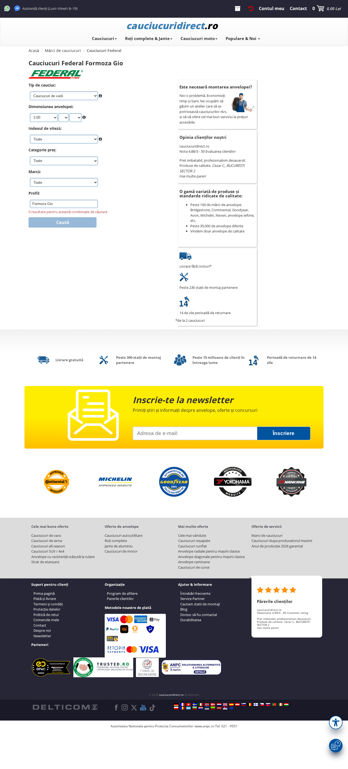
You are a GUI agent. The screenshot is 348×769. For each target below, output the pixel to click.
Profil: (34, 193)
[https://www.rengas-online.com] (256, 704)
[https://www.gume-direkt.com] (243, 704)
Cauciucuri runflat (192, 546)
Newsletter (42, 635)
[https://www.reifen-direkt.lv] (219, 708)
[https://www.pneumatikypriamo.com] (268, 704)
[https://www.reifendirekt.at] (237, 704)
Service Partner (192, 598)
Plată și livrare (44, 598)
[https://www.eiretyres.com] (280, 704)
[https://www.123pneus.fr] (182, 704)
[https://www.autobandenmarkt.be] (249, 704)
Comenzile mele (46, 619)
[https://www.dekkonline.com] (207, 704)
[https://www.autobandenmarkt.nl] (219, 704)
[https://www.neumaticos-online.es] (231, 704)
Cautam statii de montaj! (200, 604)
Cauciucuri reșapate (194, 540)
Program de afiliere (122, 593)
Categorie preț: (42, 149)
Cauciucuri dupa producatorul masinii (281, 540)
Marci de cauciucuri (266, 535)
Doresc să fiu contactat (198, 614)
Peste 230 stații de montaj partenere (208, 287)
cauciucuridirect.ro (171, 695)
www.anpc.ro (204, 726)
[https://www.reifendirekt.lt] (213, 708)
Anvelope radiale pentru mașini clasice (209, 551)
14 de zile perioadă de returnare (205, 312)
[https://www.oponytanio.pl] (176, 708)
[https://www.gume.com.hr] (200, 708)
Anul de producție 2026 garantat (277, 546)
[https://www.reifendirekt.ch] (188, 704)
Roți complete (116, 540)
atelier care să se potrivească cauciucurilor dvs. (203, 109)
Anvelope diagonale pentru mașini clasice (211, 556)
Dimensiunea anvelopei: (51, 106)
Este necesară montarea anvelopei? (215, 87)
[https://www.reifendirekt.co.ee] (207, 708)
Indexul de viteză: (45, 128)
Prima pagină (44, 593)
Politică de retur (46, 614)
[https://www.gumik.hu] (286, 704)
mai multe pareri (192, 176)
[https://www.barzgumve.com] (194, 708)
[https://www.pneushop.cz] (262, 704)
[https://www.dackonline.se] (194, 704)
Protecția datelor (46, 609)
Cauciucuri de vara (46, 535)
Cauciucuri (103, 38)
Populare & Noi (241, 38)
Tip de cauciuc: (42, 85)
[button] (336, 722)
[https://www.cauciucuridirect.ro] (182, 708)
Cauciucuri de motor (121, 551)
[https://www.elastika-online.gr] (188, 708)
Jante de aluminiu (119, 546)
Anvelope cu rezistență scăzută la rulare (63, 556)
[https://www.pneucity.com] (274, 704)
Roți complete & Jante (147, 38)
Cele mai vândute (192, 535)
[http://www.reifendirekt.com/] (231, 708)
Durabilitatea (190, 619)
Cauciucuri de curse (193, 567)
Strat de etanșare (45, 561)
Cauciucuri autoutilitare (123, 535)
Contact (39, 625)
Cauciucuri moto (198, 38)
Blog (183, 609)
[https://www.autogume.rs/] (225, 708)
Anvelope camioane (194, 561)
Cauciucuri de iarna (46, 540)
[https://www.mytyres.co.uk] (225, 704)
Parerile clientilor (120, 598)
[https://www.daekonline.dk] (213, 704)
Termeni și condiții (48, 604)
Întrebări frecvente (195, 593)
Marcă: (35, 171)
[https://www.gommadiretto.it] (200, 704)
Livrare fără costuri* (195, 266)
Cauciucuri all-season (48, 546)
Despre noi (42, 630)
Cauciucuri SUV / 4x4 (47, 551)
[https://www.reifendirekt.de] (176, 704)
